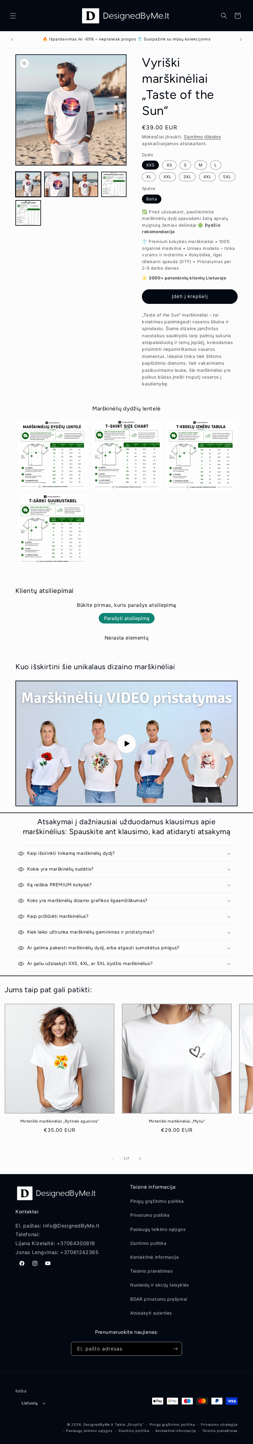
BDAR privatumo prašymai (158, 1299)
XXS (150, 164)
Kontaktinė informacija (154, 1257)
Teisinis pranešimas (151, 1271)
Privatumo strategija (219, 1424)
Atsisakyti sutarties (151, 1313)
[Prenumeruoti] (175, 1349)
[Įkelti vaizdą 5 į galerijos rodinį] (28, 213)
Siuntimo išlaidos (202, 136)
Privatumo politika (150, 1215)
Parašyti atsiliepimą (126, 618)
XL (148, 176)
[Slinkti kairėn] (113, 1158)
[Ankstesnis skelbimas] (12, 39)
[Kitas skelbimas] (241, 39)
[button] (13, 16)
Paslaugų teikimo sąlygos (157, 1229)
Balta (151, 198)
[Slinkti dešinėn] (140, 1158)
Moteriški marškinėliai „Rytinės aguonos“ (59, 1121)
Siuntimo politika (148, 1243)
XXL (168, 176)
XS (169, 164)
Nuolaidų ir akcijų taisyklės (159, 1284)
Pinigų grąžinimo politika (157, 1201)
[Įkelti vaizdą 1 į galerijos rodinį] (28, 184)
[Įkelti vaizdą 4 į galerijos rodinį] (114, 184)
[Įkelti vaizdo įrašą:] (126, 743)
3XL (187, 176)
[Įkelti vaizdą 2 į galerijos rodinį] (57, 184)
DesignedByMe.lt (98, 1424)
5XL (227, 176)
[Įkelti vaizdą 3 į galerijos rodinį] (85, 184)
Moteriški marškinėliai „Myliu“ (177, 1121)
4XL (207, 176)
